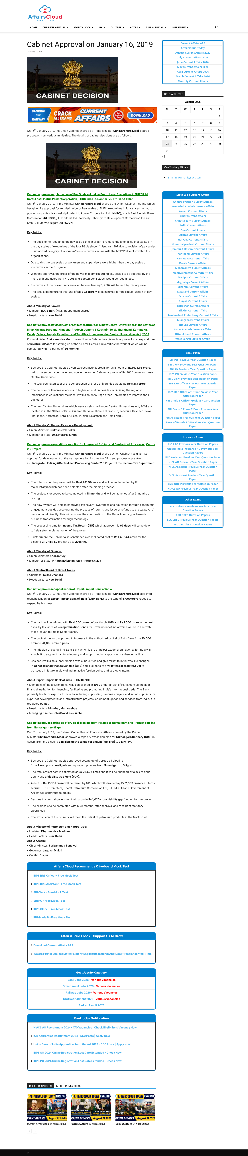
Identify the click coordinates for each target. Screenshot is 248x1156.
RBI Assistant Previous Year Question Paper (193, 417)
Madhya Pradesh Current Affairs (193, 272)
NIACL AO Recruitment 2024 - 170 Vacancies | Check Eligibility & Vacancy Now (85, 1027)
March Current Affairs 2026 (193, 76)
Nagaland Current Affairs (192, 291)
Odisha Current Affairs (193, 296)
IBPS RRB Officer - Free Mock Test (55, 875)
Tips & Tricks (155, 27)
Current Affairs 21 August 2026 (132, 1124)
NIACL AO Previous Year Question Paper (193, 488)
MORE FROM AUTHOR (69, 1086)
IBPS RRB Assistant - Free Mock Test (57, 884)
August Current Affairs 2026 (192, 52)
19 (185, 137)
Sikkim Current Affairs (193, 310)
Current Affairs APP (193, 43)
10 (167, 130)
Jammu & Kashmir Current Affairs (193, 249)
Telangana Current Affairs (193, 320)
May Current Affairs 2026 (192, 67)
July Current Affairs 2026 (193, 57)
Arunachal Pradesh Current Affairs (192, 206)
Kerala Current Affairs (192, 263)
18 (176, 137)
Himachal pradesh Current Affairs (193, 244)
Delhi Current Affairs (193, 225)
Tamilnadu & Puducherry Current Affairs (193, 315)
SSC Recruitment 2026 (91, 999)
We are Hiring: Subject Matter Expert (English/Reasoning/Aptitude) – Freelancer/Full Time (92, 954)
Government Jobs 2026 (91, 986)
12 (185, 130)
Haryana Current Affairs (193, 239)
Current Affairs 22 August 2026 (88, 1124)
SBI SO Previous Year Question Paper (193, 369)
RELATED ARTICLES (40, 1086)
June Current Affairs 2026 (193, 62)
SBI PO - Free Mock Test (49, 900)
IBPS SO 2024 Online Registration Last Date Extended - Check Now (77, 1052)
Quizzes (116, 27)
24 (167, 144)
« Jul (164, 156)
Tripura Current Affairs (193, 324)
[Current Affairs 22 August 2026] (91, 1107)
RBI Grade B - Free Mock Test (52, 917)
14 (202, 130)
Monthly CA (82, 27)
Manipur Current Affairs (193, 277)
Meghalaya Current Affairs (192, 282)
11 (176, 130)
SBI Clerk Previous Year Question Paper (192, 364)
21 (202, 137)
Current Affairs (54, 27)
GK (100, 27)
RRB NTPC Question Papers (193, 515)
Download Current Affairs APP (53, 945)
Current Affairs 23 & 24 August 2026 (46, 1124)
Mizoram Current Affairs (193, 287)
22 (211, 137)
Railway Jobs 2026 (91, 992)
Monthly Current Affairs (193, 81)
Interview (179, 27)
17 (167, 137)
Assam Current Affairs (193, 211)
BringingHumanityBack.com (185, 177)
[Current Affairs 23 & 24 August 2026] (47, 1107)
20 (194, 137)
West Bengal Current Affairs (192, 339)
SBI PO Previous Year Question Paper (193, 360)
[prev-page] (29, 1131)
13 (194, 130)
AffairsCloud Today (193, 48)
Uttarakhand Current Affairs (193, 334)
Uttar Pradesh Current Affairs (192, 329)
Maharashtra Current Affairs (193, 268)
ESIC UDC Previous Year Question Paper (193, 484)
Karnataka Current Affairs (193, 258)
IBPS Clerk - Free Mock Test (51, 909)
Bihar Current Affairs (193, 216)
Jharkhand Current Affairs (193, 253)
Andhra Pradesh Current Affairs (193, 201)
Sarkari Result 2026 (92, 1005)
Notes (133, 27)
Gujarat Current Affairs (192, 235)
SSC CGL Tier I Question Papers (193, 524)
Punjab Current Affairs (193, 301)
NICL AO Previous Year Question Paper (192, 462)
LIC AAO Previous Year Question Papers (193, 444)
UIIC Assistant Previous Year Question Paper (193, 457)
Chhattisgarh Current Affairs (193, 220)
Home (33, 27)
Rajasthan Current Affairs (193, 305)
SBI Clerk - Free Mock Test (50, 892)
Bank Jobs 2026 (91, 980)
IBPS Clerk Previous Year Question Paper (192, 378)
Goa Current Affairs (193, 230)
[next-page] (35, 1131)
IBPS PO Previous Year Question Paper (193, 374)
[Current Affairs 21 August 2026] (135, 1107)
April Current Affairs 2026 (193, 71)
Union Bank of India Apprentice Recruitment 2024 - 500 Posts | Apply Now (82, 1044)
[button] (216, 27)
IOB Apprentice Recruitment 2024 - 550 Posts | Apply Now (71, 1036)
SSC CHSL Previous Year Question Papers (192, 519)
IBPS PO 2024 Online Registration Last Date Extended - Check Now (77, 1061)
